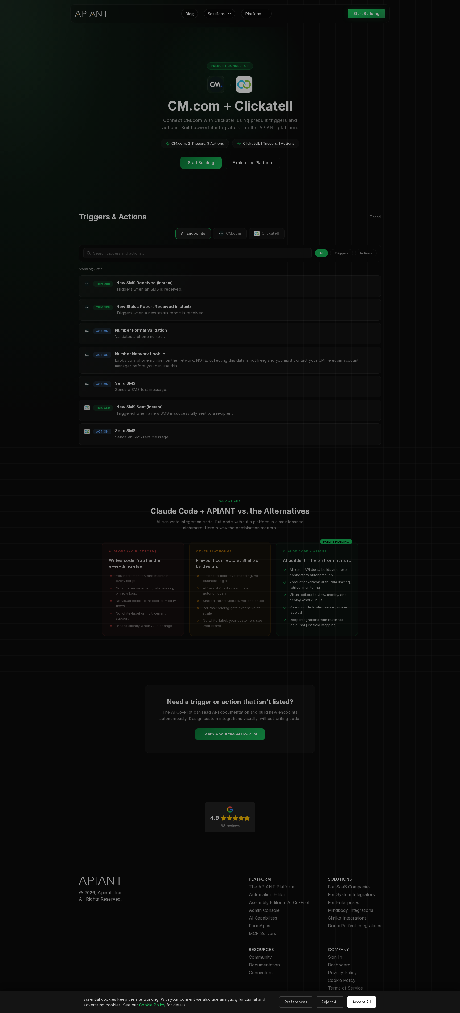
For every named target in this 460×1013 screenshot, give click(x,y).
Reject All (330, 1002)
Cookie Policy (152, 1005)
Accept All (361, 1002)
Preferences (296, 1002)
